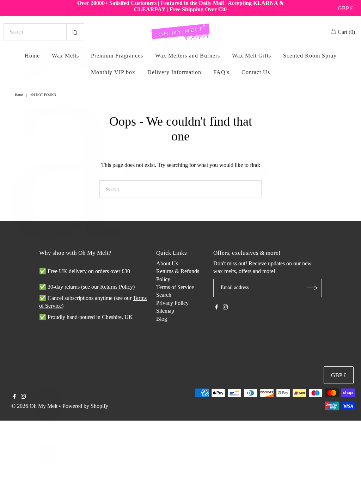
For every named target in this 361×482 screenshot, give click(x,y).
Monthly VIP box (113, 72)
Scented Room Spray (310, 56)
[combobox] (44, 32)
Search (163, 295)
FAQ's (221, 72)
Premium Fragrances (117, 56)
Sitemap (165, 311)
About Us (167, 263)
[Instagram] (225, 307)
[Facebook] (216, 307)
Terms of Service (175, 287)
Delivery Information (174, 72)
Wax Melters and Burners (187, 56)
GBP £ (345, 8)
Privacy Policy (172, 303)
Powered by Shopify (85, 406)
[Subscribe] (313, 288)
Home (32, 56)
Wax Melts (65, 56)
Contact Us (255, 72)
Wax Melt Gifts (251, 56)
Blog (161, 319)
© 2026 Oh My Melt (34, 406)
